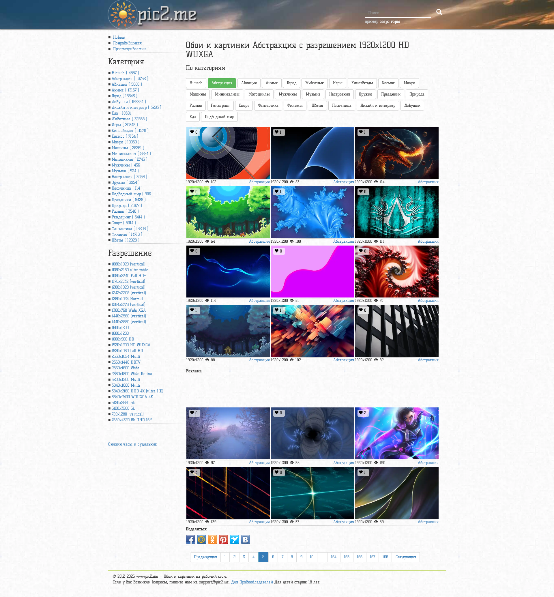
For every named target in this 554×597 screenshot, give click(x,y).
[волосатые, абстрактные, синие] (227, 272)
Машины (198, 94)
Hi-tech (196, 83)
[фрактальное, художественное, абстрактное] (396, 272)
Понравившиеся (127, 43)
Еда (193, 116)
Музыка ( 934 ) (125, 171)
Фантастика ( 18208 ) (130, 228)
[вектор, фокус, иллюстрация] (227, 153)
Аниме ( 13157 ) (125, 90)
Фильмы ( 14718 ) (127, 234)
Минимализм (227, 94)
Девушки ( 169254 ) (129, 101)
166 (359, 557)
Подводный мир (219, 116)
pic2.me (166, 8)
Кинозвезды (362, 83)
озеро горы (390, 21)
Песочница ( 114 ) (127, 188)
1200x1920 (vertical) (128, 287)
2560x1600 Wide (125, 368)
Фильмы (295, 105)
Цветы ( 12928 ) (125, 240)
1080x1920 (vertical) (128, 264)
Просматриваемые (129, 48)
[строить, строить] (396, 331)
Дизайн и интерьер (377, 105)
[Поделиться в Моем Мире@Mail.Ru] (201, 539)
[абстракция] (312, 331)
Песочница (341, 105)
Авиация (249, 83)
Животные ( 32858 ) (129, 119)
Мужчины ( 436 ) (127, 165)
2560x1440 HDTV (126, 362)
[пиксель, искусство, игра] (227, 212)
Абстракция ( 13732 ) (130, 78)
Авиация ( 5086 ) (127, 84)
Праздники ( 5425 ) (129, 199)
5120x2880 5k (123, 402)
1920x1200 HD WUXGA (131, 345)
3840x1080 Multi (126, 385)
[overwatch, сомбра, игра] (396, 433)
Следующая (406, 557)
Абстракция (259, 181)
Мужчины (288, 94)
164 (333, 557)
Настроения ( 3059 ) (129, 176)
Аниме (272, 83)
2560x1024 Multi (126, 356)
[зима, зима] (227, 433)
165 (346, 557)
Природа (416, 94)
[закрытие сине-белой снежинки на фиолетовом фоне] (312, 212)
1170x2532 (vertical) (128, 281)
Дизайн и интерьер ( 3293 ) (136, 107)
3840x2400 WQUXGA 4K (132, 396)
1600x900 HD (123, 339)
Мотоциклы (259, 94)
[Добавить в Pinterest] (223, 539)
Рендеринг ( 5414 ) (128, 217)
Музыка (313, 94)
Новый (118, 37)
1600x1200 (120, 327)
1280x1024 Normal (127, 298)
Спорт (244, 105)
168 (385, 557)
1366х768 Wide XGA (129, 310)
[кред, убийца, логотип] (396, 212)
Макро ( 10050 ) (125, 142)
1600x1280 (120, 333)
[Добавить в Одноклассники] (212, 539)
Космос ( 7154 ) (125, 136)
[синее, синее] (312, 433)
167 (372, 557)
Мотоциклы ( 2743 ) (129, 159)
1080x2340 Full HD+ (129, 275)
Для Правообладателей (252, 582)
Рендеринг (220, 105)
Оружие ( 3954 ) (126, 182)
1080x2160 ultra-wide (130, 269)
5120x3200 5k (123, 408)
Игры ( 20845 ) (125, 124)
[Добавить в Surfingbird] (234, 539)
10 (311, 557)
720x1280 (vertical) (128, 414)
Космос (388, 83)
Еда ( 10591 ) (123, 113)
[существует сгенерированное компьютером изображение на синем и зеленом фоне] (312, 493)
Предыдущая (205, 557)
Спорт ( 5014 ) (124, 222)
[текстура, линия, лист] (396, 493)
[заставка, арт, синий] (227, 493)
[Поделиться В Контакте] (245, 539)
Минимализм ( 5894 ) (131, 153)
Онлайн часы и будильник (132, 444)
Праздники (390, 94)
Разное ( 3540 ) (125, 211)
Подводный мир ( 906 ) (133, 194)
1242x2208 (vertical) (129, 293)
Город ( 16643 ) (124, 95)
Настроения (339, 94)
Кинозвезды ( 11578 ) (130, 130)
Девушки (412, 105)
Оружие (365, 94)
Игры (337, 83)
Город (291, 83)
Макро (409, 83)
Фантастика (268, 105)
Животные (314, 83)
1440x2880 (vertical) (129, 321)
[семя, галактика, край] (312, 153)
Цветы (317, 105)
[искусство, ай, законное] (396, 153)
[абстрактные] (312, 272)
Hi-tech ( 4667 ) (125, 72)
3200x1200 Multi (126, 379)
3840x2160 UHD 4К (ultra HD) (137, 391)
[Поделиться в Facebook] (190, 539)
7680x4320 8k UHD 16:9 (132, 420)
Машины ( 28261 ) (128, 147)
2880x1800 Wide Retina (132, 373)
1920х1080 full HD (127, 350)
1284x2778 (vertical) (128, 304)
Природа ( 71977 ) (127, 205)
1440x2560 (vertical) (129, 316)
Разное (196, 105)
